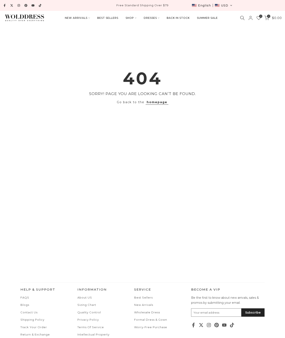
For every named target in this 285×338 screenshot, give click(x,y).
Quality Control (89, 312)
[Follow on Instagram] (18, 5)
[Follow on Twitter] (11, 5)
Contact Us (29, 312)
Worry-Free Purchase (150, 327)
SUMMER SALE (207, 17)
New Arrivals (143, 304)
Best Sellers (143, 297)
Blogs (24, 304)
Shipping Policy (32, 319)
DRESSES (150, 17)
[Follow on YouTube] (33, 5)
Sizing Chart (86, 304)
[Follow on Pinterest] (25, 5)
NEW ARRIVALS (76, 17)
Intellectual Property (93, 334)
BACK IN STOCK (178, 17)
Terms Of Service (90, 327)
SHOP (130, 17)
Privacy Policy (88, 319)
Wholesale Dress (147, 312)
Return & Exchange (35, 334)
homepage (157, 102)
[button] (212, 5)
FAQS (24, 297)
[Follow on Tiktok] (40, 5)
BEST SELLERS (107, 17)
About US (84, 297)
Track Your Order (33, 327)
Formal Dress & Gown (150, 319)
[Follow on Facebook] (4, 5)
